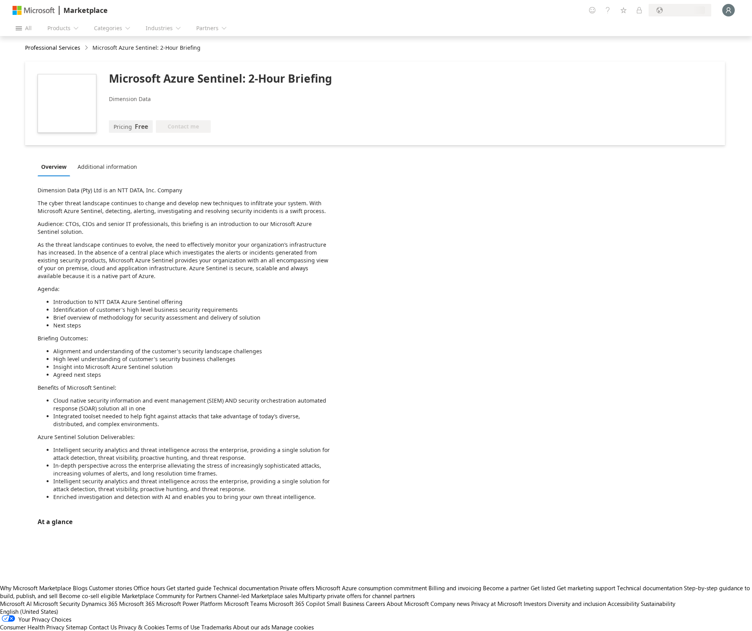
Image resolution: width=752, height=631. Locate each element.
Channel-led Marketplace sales (257, 596)
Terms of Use (183, 627)
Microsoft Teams (245, 603)
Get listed (543, 588)
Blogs (80, 588)
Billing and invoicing (454, 588)
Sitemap (76, 627)
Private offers (297, 588)
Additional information (107, 166)
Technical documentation (245, 588)
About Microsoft (408, 603)
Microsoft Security (56, 603)
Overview (54, 166)
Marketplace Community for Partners (169, 596)
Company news (450, 603)
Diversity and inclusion (577, 603)
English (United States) (29, 611)
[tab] (56, 166)
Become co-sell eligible (89, 596)
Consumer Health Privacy (32, 627)
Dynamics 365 (99, 603)
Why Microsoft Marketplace (35, 588)
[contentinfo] (87, 48)
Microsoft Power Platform (189, 603)
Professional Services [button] (52, 47)
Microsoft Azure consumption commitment (372, 588)
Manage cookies (292, 627)
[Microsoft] (34, 10)
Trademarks (216, 627)
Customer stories (110, 588)
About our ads (251, 627)
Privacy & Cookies (141, 627)
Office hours (149, 588)
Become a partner (506, 588)
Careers (375, 603)
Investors (535, 603)
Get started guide (189, 588)
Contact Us (103, 627)
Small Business (345, 603)
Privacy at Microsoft (496, 603)
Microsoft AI (16, 603)
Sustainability (658, 603)
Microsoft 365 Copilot (297, 603)
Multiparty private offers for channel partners (357, 596)
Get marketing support (586, 588)
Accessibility (623, 603)
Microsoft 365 (137, 603)
